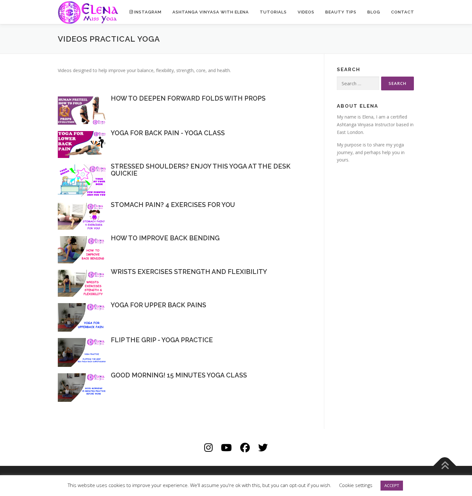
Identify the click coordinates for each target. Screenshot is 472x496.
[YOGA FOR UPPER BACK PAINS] (82, 317)
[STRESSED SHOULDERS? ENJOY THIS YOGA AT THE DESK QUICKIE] (82, 180)
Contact (402, 12)
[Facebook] (245, 447)
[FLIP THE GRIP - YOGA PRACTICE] (82, 352)
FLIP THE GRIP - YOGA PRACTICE (162, 340)
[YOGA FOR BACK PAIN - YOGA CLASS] (82, 144)
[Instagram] (208, 447)
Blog (373, 12)
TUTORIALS (273, 12)
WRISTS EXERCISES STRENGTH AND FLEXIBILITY (189, 272)
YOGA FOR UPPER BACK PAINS (158, 305)
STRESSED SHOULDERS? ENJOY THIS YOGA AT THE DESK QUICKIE (201, 169)
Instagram (148, 12)
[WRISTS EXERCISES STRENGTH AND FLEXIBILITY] (82, 283)
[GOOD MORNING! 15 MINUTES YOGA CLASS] (82, 387)
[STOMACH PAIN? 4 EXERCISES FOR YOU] (82, 216)
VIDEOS (306, 12)
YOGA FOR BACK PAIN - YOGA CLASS (168, 133)
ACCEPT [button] (391, 485)
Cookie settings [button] (355, 485)
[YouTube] (226, 447)
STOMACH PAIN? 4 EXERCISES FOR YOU (173, 205)
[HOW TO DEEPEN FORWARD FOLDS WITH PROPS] (82, 110)
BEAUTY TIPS (340, 12)
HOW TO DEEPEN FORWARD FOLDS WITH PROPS (188, 98)
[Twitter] (263, 447)
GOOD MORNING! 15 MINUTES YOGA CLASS (179, 375)
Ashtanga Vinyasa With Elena (210, 12)
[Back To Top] (444, 466)
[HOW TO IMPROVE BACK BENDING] (82, 249)
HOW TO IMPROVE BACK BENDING (165, 238)
